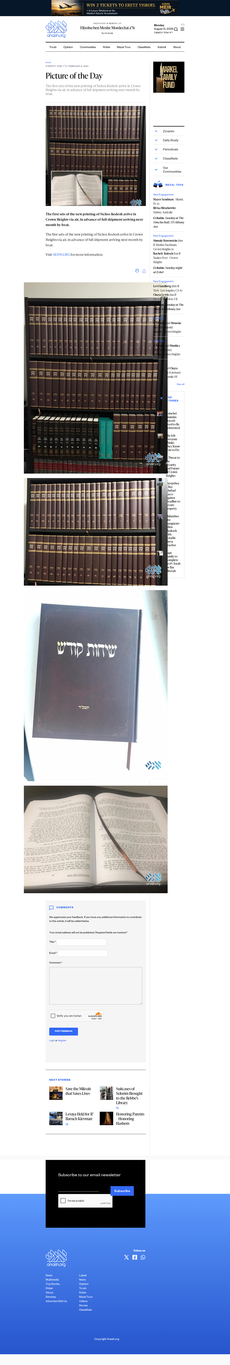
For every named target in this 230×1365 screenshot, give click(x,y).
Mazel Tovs (86, 1297)
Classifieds (144, 47)
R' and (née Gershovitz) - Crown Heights (166, 350)
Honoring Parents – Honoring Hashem (130, 1118)
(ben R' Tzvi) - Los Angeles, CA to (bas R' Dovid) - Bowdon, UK (167, 292)
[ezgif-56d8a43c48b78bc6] (168, 77)
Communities (88, 47)
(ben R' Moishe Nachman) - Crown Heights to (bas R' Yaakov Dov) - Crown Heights (168, 251)
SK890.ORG (61, 254)
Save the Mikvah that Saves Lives (78, 1091)
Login (52, 1041)
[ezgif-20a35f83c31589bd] (115, 8)
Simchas (51, 1297)
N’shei (106, 47)
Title (52, 942)
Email (53, 953)
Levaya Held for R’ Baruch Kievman (79, 1116)
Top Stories (53, 1284)
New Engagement (163, 195)
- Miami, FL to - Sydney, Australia (168, 205)
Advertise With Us (56, 1301)
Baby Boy (158, 318)
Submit (162, 47)
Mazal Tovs (123, 47)
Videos (83, 1301)
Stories (83, 1305)
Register (62, 1041)
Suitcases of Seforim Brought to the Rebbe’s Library (129, 1095)
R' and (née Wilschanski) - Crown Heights (167, 327)
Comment (55, 963)
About (177, 47)
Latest (83, 1275)
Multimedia (52, 1280)
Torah (52, 47)
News (48, 63)
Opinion (68, 47)
